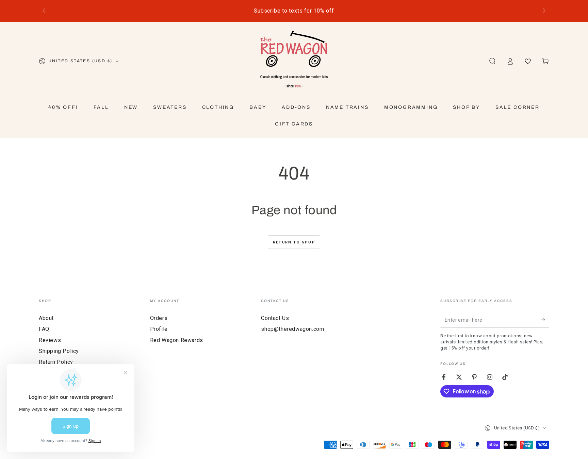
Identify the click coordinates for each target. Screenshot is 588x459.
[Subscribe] (545, 319)
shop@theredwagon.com (292, 329)
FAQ (44, 329)
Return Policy (56, 362)
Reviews (50, 340)
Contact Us (275, 318)
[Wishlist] (528, 61)
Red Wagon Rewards (176, 340)
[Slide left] (44, 11)
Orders (159, 318)
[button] (492, 61)
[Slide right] (543, 11)
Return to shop (294, 242)
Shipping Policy (59, 351)
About (46, 318)
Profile (159, 329)
